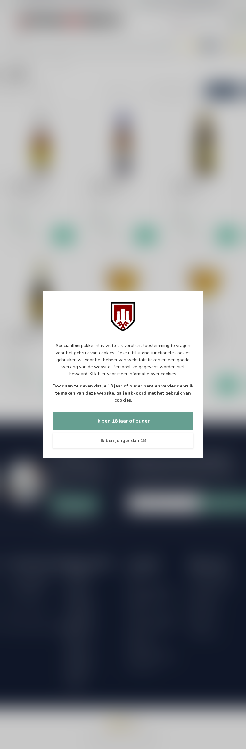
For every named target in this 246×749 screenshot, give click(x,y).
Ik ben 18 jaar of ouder (123, 421)
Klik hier (98, 374)
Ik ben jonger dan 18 (123, 440)
